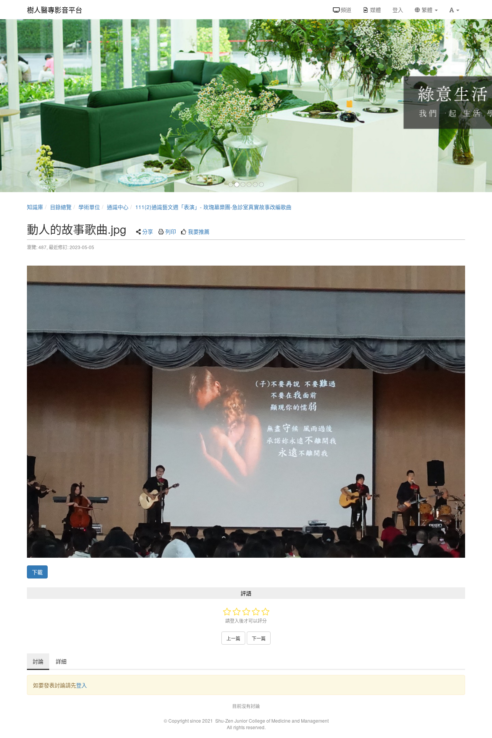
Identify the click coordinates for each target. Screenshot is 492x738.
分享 (147, 231)
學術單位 (89, 207)
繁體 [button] (427, 9)
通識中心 (117, 207)
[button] (454, 9)
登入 (81, 685)
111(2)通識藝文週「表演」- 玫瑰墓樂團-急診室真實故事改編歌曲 (213, 207)
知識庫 (35, 207)
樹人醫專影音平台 (54, 10)
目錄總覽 (60, 207)
